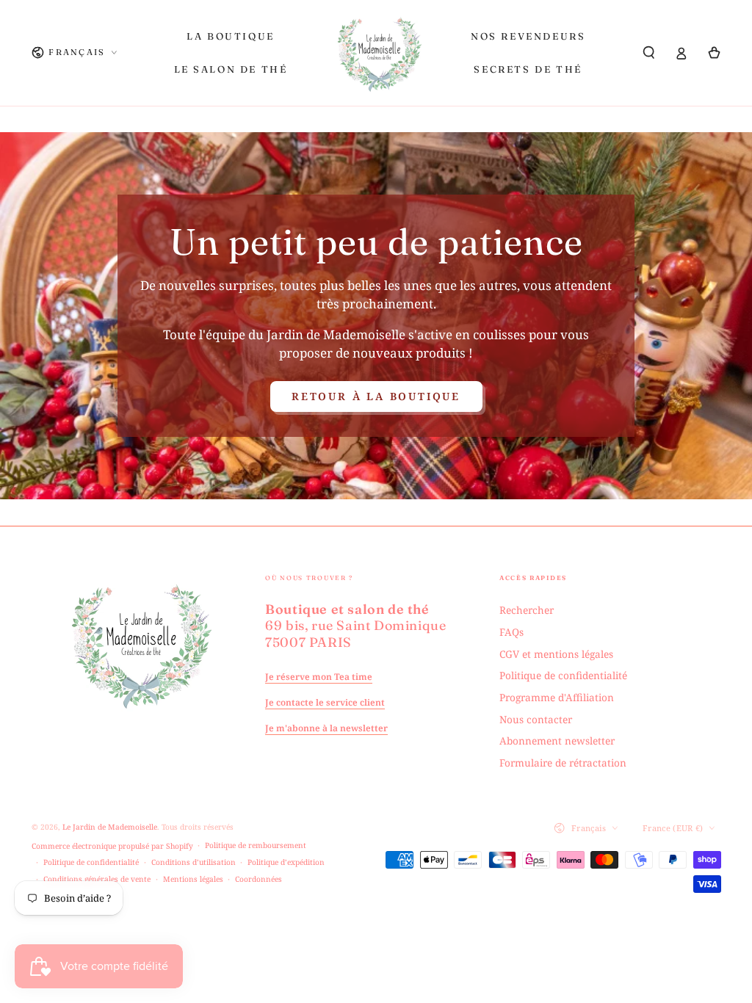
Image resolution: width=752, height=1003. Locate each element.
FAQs (511, 632)
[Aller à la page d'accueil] (380, 53)
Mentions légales (193, 879)
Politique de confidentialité (563, 675)
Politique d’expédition (286, 862)
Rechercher (526, 610)
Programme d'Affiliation (556, 697)
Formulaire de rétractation (562, 763)
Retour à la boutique (376, 396)
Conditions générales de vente (97, 879)
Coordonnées (258, 879)
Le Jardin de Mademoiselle (109, 827)
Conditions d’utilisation (193, 862)
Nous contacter (535, 719)
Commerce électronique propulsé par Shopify (112, 846)
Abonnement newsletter (557, 740)
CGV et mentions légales (556, 654)
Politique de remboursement (255, 845)
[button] (649, 52)
